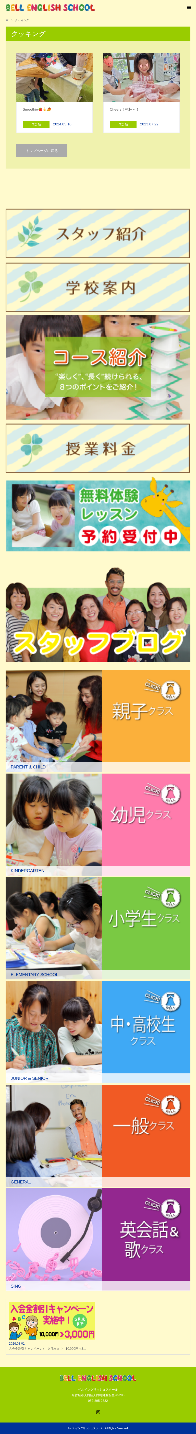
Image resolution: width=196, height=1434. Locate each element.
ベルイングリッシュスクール (86, 1428)
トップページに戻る (42, 151)
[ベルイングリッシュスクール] (50, 7)
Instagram (98, 1411)
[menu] (188, 7)
